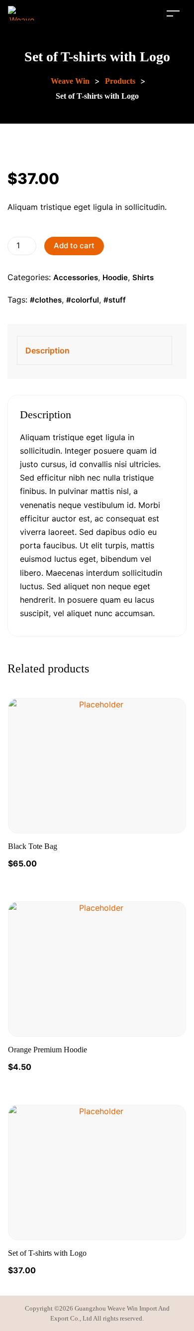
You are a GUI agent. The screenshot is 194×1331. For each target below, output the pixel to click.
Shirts (143, 277)
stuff (117, 300)
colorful (85, 300)
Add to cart (74, 245)
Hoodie (115, 277)
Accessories (75, 277)
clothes (48, 300)
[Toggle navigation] (173, 13)
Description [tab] (47, 350)
